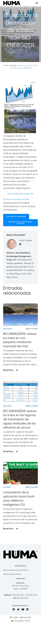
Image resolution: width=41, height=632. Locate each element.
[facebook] (14, 609)
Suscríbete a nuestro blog (16, 216)
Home (6, 65)
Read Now (8, 370)
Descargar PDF (26, 194)
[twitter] (18, 609)
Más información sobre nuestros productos (20, 222)
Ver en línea (13, 194)
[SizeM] (11, 2)
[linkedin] (27, 609)
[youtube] (23, 609)
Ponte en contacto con (14, 199)
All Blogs (13, 65)
